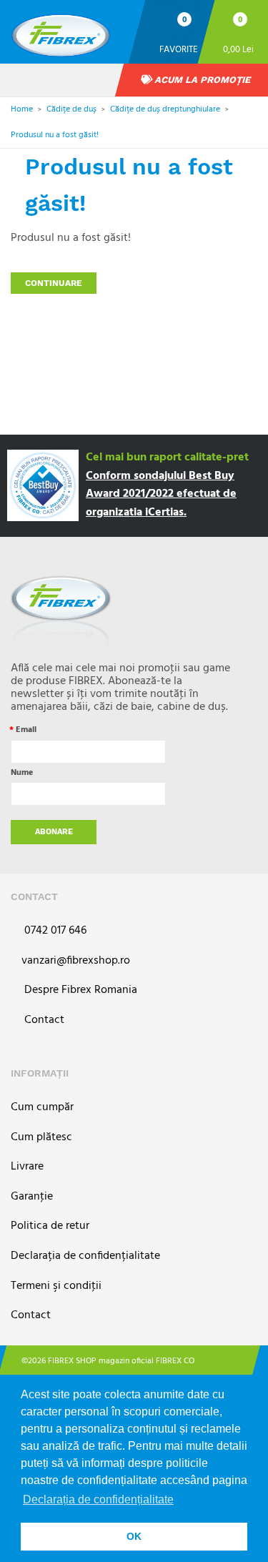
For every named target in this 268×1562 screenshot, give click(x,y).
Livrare (27, 1167)
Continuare (53, 283)
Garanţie (32, 1197)
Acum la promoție (201, 79)
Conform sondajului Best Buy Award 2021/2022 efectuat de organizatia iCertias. (161, 494)
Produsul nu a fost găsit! (55, 135)
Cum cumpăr (42, 1108)
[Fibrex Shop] (72, 30)
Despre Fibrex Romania (79, 990)
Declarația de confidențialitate (85, 1256)
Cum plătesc (41, 1138)
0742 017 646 (53, 931)
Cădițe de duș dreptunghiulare (165, 109)
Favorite (178, 49)
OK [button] (134, 1536)
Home (22, 109)
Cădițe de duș (71, 109)
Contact (42, 1020)
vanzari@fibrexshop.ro (75, 961)
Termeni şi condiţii (56, 1286)
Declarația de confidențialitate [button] (98, 1499)
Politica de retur (50, 1226)
